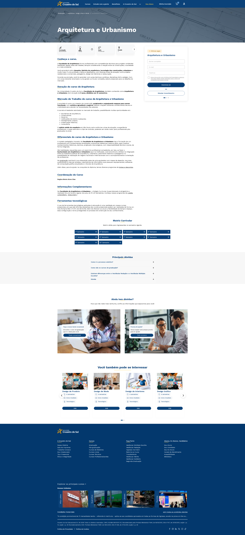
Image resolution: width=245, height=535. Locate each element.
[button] (61, 395)
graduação (64, 160)
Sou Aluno (149, 4)
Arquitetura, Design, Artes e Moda (78, 13)
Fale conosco (142, 335)
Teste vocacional (75, 335)
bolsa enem (72, 195)
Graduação (61, 13)
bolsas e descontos (126, 167)
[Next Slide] (185, 499)
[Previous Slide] (59, 499)
